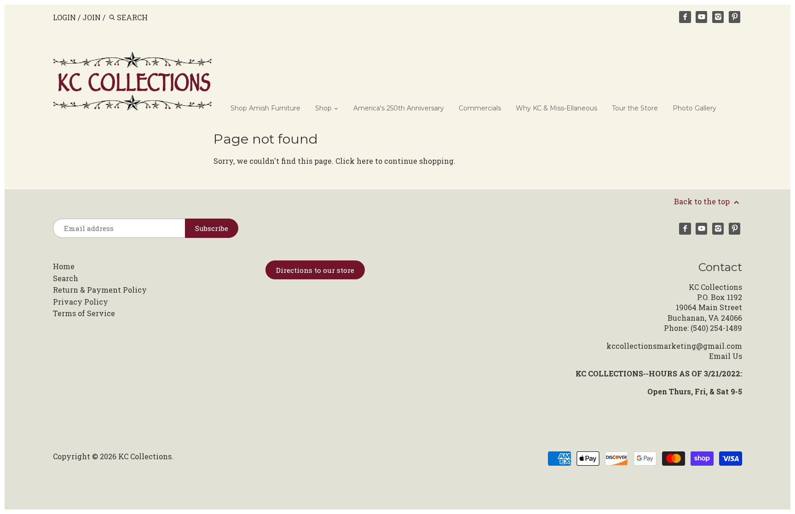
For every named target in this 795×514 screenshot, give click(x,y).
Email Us (725, 356)
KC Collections (145, 456)
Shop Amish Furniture (265, 108)
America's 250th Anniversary (398, 108)
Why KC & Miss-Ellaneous (556, 108)
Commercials (480, 108)
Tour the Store (635, 108)
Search (65, 278)
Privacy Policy (80, 301)
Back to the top (703, 201)
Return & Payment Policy (100, 290)
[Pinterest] (735, 17)
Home (64, 266)
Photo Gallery (694, 108)
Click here (354, 161)
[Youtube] (702, 17)
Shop (324, 108)
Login (64, 17)
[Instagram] (718, 17)
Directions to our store (315, 270)
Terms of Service (84, 313)
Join (91, 17)
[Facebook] (685, 17)
